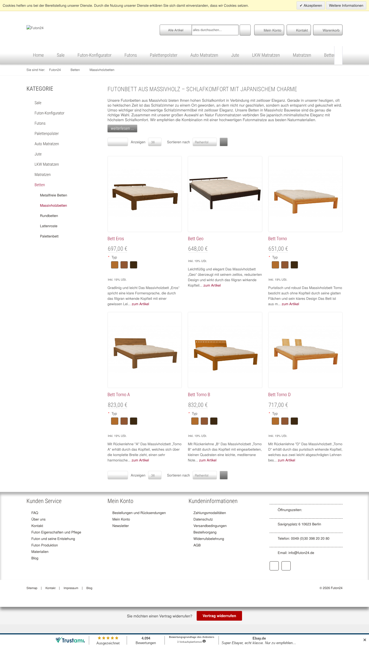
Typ (112, 257)
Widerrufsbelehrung (208, 538)
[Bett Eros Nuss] (145, 193)
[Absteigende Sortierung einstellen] (224, 142)
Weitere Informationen (346, 5)
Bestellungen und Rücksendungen (139, 512)
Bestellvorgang (204, 532)
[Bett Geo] (225, 193)
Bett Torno (277, 239)
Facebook (274, 565)
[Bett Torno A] (145, 349)
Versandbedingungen (210, 525)
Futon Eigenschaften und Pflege (56, 532)
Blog (34, 557)
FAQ (34, 512)
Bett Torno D (279, 394)
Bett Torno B (199, 394)
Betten (75, 69)
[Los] (245, 29)
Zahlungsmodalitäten (209, 512)
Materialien (39, 551)
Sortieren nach (178, 141)
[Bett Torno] (305, 193)
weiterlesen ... (122, 128)
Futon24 (55, 69)
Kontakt (37, 525)
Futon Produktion (44, 545)
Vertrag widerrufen (219, 615)
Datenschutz (203, 519)
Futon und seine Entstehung (53, 538)
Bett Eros (116, 239)
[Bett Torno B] (225, 349)
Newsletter (120, 525)
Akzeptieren (312, 5)
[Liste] (123, 142)
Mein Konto (121, 519)
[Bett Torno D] (305, 349)
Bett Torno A (119, 394)
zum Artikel (140, 303)
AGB (197, 545)
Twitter (286, 565)
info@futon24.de (301, 552)
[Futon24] (34, 27)
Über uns (38, 519)
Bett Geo (195, 239)
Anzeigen (138, 141)
